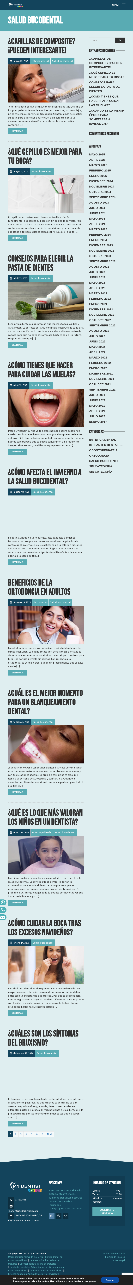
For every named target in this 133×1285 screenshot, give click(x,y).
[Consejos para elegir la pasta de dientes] (46, 301)
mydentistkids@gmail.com (23, 1211)
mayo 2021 (97, 405)
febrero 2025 (100, 170)
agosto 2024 (99, 202)
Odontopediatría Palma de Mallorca (37, 1263)
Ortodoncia (99, 455)
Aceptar (110, 1280)
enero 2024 (98, 240)
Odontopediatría (103, 450)
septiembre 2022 (102, 325)
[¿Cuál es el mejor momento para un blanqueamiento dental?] (46, 744)
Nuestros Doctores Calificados (66, 1190)
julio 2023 (97, 272)
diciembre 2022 (101, 309)
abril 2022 (97, 352)
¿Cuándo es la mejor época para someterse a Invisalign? (106, 117)
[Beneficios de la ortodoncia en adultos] (46, 625)
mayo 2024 (97, 218)
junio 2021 (97, 400)
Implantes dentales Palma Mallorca (28, 1267)
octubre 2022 (100, 320)
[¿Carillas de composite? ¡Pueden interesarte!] (46, 83)
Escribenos (55, 1205)
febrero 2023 (100, 298)
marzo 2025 (98, 165)
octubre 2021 (100, 384)
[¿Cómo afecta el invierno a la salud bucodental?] (46, 514)
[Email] (66, 1216)
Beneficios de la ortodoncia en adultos (39, 587)
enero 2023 (98, 304)
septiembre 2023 (102, 261)
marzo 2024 (98, 229)
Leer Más (17, 131)
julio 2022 (97, 336)
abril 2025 (97, 159)
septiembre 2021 (102, 389)
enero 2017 (98, 421)
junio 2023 (97, 277)
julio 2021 (97, 395)
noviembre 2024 (101, 186)
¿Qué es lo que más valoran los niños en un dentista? (45, 817)
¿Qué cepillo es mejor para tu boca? (45, 156)
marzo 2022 (98, 357)
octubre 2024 (100, 191)
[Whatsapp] (59, 1216)
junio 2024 (97, 213)
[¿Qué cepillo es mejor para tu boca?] (46, 194)
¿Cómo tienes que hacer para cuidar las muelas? (42, 370)
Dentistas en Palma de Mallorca (46, 1270)
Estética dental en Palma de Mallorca (27, 1274)
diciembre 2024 (101, 181)
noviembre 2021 (101, 379)
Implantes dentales (105, 445)
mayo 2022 (97, 346)
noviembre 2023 (101, 250)
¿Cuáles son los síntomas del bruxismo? (43, 1038)
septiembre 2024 (102, 197)
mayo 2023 (97, 282)
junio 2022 (97, 341)
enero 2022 (98, 368)
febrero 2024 (100, 234)
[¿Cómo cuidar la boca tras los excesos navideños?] (46, 965)
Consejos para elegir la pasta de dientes (40, 263)
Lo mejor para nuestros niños (65, 1208)
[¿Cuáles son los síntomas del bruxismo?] (46, 1076)
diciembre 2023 (101, 245)
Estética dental (102, 439)
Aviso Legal (119, 1260)
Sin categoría (100, 466)
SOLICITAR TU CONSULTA (107, 1211)
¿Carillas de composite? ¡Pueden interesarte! (41, 46)
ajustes (92, 1281)
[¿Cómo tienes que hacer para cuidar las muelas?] (46, 408)
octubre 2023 (100, 256)
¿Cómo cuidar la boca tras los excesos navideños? (44, 927)
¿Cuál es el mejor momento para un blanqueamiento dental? (45, 702)
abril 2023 (97, 288)
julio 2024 (97, 208)
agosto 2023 (99, 266)
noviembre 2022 (101, 314)
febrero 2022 (100, 362)
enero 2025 (98, 175)
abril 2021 (97, 411)
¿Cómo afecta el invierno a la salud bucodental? (44, 476)
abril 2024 (97, 224)
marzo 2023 (98, 293)
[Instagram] (52, 1216)
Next (49, 1134)
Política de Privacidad (114, 1253)
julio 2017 (97, 416)
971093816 (20, 1199)
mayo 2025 (97, 154)
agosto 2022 (99, 330)
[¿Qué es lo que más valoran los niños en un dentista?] (46, 855)
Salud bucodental (104, 461)
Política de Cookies (115, 1257)
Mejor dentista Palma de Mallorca (25, 1257)
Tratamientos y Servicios (62, 1194)
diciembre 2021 (101, 373)
